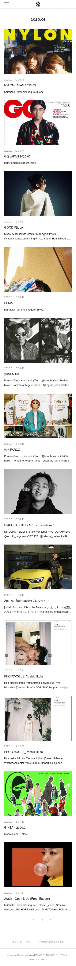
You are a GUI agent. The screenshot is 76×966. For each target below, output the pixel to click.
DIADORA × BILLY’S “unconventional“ (29, 525)
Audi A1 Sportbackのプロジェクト (27, 600)
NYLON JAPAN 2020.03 (20, 85)
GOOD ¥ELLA (13, 227)
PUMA (8, 303)
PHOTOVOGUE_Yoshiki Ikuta (23, 676)
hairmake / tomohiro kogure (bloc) (23, 92)
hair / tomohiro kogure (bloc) (20, 162)
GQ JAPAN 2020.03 (17, 156)
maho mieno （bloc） (16, 834)
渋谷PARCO (12, 374)
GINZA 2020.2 (15, 827)
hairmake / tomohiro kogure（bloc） (25, 309)
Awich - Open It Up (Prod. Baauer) (27, 898)
